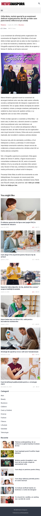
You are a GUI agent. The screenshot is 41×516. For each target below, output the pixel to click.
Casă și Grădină (6, 410)
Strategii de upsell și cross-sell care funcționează (19, 352)
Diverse (3, 414)
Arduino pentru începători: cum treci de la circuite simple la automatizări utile (26, 462)
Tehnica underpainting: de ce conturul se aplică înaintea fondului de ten (27, 444)
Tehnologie (4, 432)
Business (21, 25)
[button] (4, 11)
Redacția (3, 25)
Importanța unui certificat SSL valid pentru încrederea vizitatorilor (16, 320)
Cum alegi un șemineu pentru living (27, 469)
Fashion (3, 418)
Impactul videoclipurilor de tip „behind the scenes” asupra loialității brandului (20, 288)
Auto (2, 396)
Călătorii (4, 407)
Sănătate (4, 429)
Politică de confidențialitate (20, 513)
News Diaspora (22, 510)
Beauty (3, 399)
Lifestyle (4, 425)
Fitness (3, 421)
